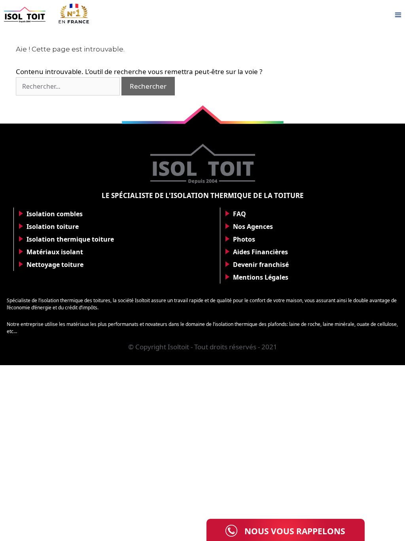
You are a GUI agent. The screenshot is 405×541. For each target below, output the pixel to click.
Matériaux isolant (54, 252)
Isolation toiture (52, 226)
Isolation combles (54, 214)
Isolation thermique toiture (70, 239)
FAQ (239, 214)
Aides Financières (260, 252)
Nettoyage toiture (54, 264)
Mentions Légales (260, 277)
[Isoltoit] (24, 15)
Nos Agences (253, 226)
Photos (244, 239)
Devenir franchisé (261, 264)
